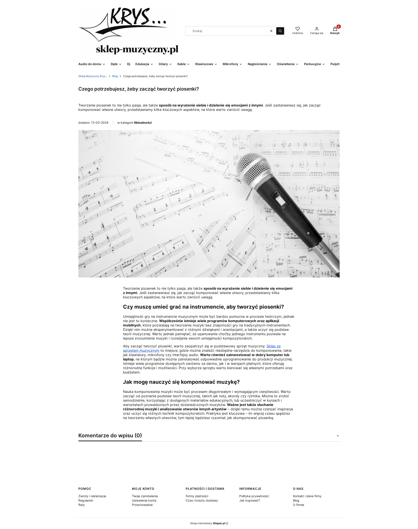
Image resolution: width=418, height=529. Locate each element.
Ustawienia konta (144, 500)
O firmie (298, 505)
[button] (280, 31)
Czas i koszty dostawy (202, 500)
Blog (115, 76)
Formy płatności (197, 496)
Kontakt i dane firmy (307, 496)
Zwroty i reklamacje (92, 496)
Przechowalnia (142, 505)
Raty (81, 505)
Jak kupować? (249, 500)
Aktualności (143, 122)
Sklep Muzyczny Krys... (92, 76)
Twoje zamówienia (145, 496)
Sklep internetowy (207, 523)
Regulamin (85, 500)
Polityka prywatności (254, 496)
